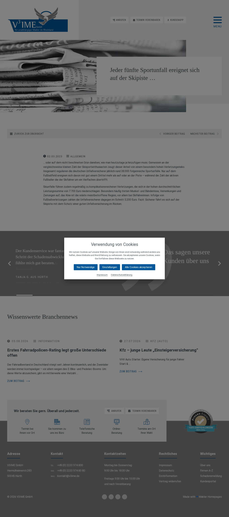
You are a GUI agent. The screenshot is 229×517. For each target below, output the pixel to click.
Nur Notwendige (86, 267)
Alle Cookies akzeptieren (138, 267)
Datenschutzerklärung (121, 275)
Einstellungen (109, 267)
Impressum (102, 275)
